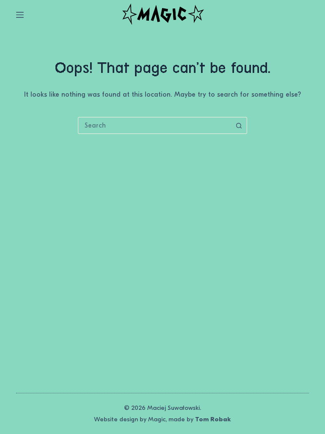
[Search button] (239, 125)
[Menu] (20, 15)
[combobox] (154, 125)
